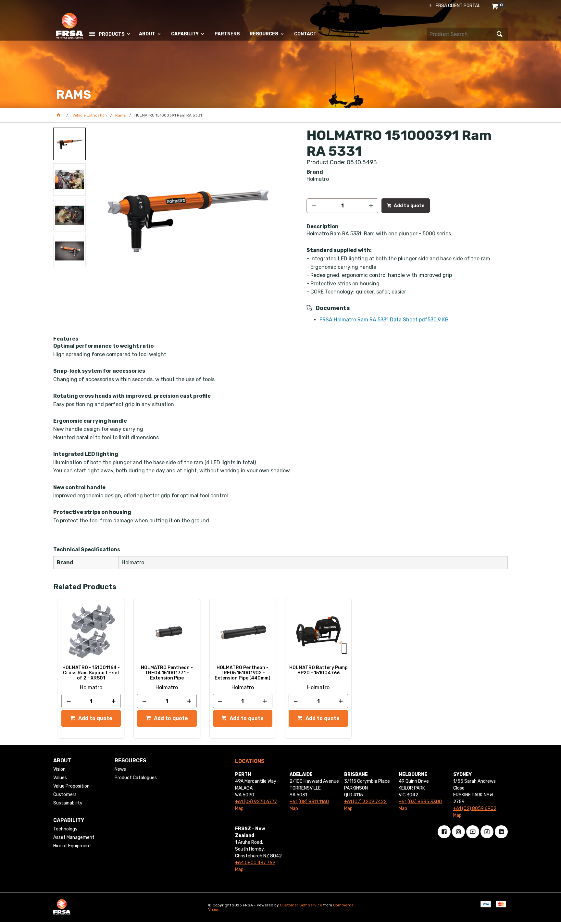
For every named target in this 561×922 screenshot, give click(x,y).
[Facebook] (444, 831)
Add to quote (409, 205)
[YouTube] (472, 831)
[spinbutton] (342, 206)
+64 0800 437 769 (255, 863)
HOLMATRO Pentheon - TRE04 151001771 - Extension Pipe (167, 673)
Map (239, 808)
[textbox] (461, 34)
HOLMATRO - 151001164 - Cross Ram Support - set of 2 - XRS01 (91, 673)
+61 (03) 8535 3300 (420, 801)
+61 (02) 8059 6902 (474, 808)
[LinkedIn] (501, 831)
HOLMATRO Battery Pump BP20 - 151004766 (318, 670)
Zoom (195, 212)
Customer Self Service (301, 905)
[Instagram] (458, 831)
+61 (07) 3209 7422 (365, 801)
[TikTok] (486, 831)
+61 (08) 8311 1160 (309, 801)
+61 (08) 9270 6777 (256, 801)
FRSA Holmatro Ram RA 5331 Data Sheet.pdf (384, 320)
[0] (496, 8)
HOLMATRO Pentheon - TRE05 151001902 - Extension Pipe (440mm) (242, 673)
